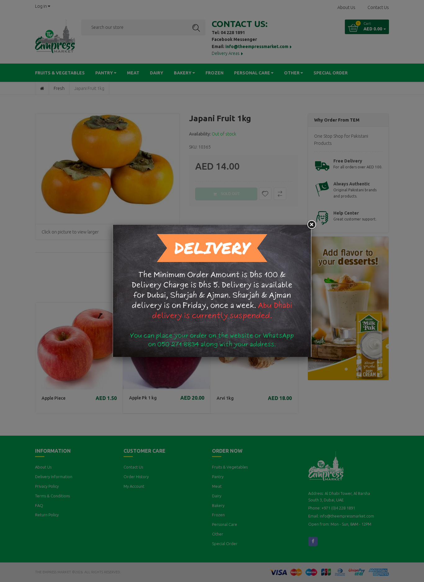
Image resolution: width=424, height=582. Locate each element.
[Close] (311, 224)
